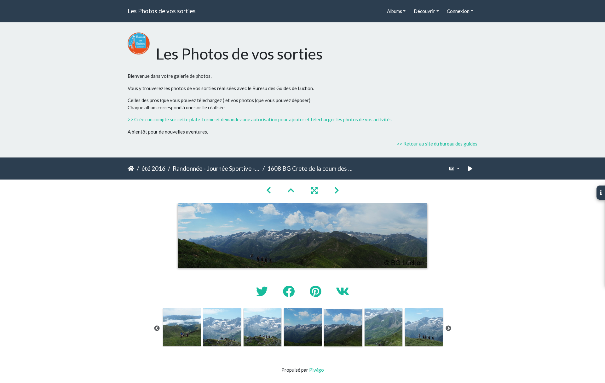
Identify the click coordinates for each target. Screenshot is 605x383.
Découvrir (424, 11)
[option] (182, 327)
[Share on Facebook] (290, 291)
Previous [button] (157, 328)
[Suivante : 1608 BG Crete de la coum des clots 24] (337, 190)
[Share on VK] (342, 291)
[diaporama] (470, 169)
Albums (394, 11)
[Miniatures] (291, 190)
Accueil (131, 168)
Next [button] (448, 328)
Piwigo (316, 370)
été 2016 (153, 168)
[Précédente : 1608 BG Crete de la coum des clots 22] (269, 190)
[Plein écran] (315, 190)
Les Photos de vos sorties (162, 10)
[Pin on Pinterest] (316, 291)
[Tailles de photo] (454, 169)
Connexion (458, 11)
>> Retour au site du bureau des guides (437, 143)
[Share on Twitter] (263, 291)
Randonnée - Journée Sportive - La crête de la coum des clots (216, 168)
